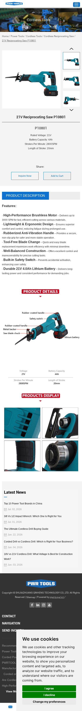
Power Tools (17, 36)
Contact (9, 616)
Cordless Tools (34, 36)
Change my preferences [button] (49, 701)
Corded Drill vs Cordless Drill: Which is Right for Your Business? (38, 541)
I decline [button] (49, 695)
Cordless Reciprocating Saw (59, 36)
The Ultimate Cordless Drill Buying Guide (26, 529)
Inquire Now (24, 176)
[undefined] (31, 79)
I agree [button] (49, 688)
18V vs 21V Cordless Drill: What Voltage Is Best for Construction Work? (38, 556)
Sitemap (30, 597)
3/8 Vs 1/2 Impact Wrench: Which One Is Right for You (33, 516)
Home (5, 36)
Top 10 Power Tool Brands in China (23, 503)
